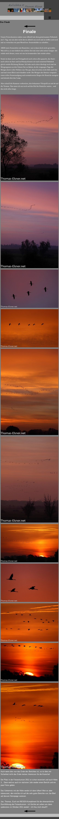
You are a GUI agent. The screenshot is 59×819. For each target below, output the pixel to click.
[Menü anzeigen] (49, 17)
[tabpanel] (29, 31)
